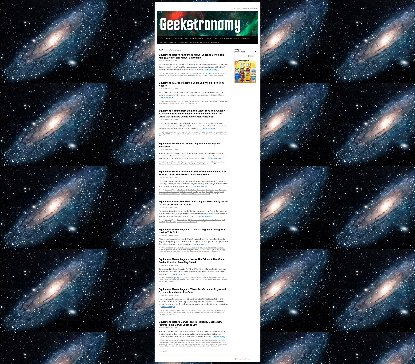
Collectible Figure (182, 220)
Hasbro (177, 103)
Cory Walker (216, 132)
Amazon (192, 73)
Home (161, 38)
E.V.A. (216, 38)
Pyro (198, 312)
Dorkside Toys (201, 310)
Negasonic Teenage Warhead (191, 344)
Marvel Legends (184, 75)
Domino (217, 340)
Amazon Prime (198, 132)
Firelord (182, 192)
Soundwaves (245, 38)
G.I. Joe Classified (169, 103)
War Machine (205, 194)
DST (167, 134)
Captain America (203, 248)
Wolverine (207, 346)
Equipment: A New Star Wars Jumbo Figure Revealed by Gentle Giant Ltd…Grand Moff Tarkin (193, 203)
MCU (202, 75)
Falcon (161, 279)
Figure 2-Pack (223, 101)
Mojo (215, 192)
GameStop (221, 310)
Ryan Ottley (215, 134)
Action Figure (185, 73)
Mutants (194, 312)
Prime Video (198, 134)
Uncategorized (183, 42)
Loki (200, 250)
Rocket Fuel (172, 42)
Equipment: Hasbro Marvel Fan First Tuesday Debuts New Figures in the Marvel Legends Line (190, 323)
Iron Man (167, 75)
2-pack (179, 73)
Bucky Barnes (192, 278)
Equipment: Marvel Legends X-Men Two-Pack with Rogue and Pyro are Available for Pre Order (192, 291)
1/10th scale (180, 132)
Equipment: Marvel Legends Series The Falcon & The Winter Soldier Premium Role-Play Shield (192, 261)
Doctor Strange (163, 250)
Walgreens (193, 251)
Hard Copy (208, 38)
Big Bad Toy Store (191, 190)
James (176, 60)
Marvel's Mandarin (195, 75)
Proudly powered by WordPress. (245, 359)
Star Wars (193, 222)
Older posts (163, 351)
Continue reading (212, 69)
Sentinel (161, 194)
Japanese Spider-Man (191, 192)
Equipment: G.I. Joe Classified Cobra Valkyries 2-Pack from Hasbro (191, 84)
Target (188, 346)
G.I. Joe (161, 103)
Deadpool (212, 340)
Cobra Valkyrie (197, 101)
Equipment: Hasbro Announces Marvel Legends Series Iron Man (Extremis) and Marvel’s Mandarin (191, 56)
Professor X (162, 346)
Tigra (187, 251)
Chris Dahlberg (207, 132)
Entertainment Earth (201, 73)
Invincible (184, 134)
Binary (195, 248)
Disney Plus (222, 190)
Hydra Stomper (193, 250)
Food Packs (163, 42)
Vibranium (224, 279)
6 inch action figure (182, 101)
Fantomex (195, 342)
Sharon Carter (168, 194)
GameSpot (202, 342)
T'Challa (183, 251)
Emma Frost (175, 342)
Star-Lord (173, 251)
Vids (186, 38)
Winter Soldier (163, 281)
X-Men (201, 164)
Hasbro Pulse (184, 103)
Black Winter (195, 162)
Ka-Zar (169, 164)
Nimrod (203, 344)
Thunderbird (194, 346)
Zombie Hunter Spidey (203, 251)
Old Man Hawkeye (211, 344)
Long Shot (202, 192)
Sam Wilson (208, 279)
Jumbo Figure (181, 222)
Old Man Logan (222, 344)
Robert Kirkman (207, 134)
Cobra (190, 101)
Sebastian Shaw (177, 346)
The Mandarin (209, 75)
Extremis (161, 75)
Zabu (204, 164)
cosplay (209, 278)
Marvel (208, 192)
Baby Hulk (185, 340)
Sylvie (178, 251)
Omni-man (191, 134)
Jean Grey (222, 342)
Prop (196, 279)
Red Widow (184, 164)
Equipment (168, 38)
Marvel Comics (174, 75)
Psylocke (169, 346)
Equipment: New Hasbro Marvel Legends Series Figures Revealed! (189, 145)
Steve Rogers (216, 279)
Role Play (201, 279)
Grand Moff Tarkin (171, 222)
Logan (161, 344)
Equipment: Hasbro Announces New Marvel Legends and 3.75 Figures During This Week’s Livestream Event (193, 173)
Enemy (204, 101)
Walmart (201, 346)
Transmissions (178, 38)
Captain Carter (212, 248)
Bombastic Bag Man (203, 190)
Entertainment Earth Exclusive (216, 73)
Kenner (187, 222)
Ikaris (164, 164)
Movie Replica (190, 279)
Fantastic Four (175, 192)
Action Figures (189, 132)
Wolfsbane (195, 164)
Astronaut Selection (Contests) (229, 38)
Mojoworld (220, 192)
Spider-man (176, 194)
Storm (184, 346)
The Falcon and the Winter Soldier (191, 194)
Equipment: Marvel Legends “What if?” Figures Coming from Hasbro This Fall (192, 231)
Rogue (203, 312)
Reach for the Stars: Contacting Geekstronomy (204, 42)
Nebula (219, 250)
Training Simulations (196, 38)
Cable (201, 162)
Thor (190, 164)
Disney (217, 190)
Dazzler (211, 190)
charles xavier (204, 340)
